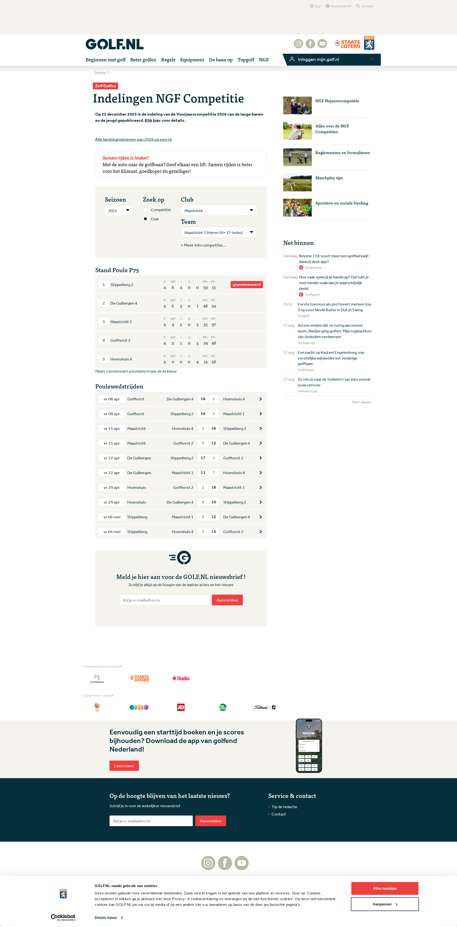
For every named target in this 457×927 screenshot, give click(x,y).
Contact (279, 813)
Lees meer (124, 765)
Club (155, 218)
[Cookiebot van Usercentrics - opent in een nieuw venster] (63, 917)
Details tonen (106, 918)
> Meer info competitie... (203, 245)
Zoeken (367, 6)
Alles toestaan (385, 888)
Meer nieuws (361, 402)
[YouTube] (322, 46)
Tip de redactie (284, 806)
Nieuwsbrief (341, 6)
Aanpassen (382, 904)
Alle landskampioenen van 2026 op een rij (133, 139)
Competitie (161, 209)
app (318, 6)
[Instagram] (298, 46)
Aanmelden (227, 599)
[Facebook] (310, 46)
